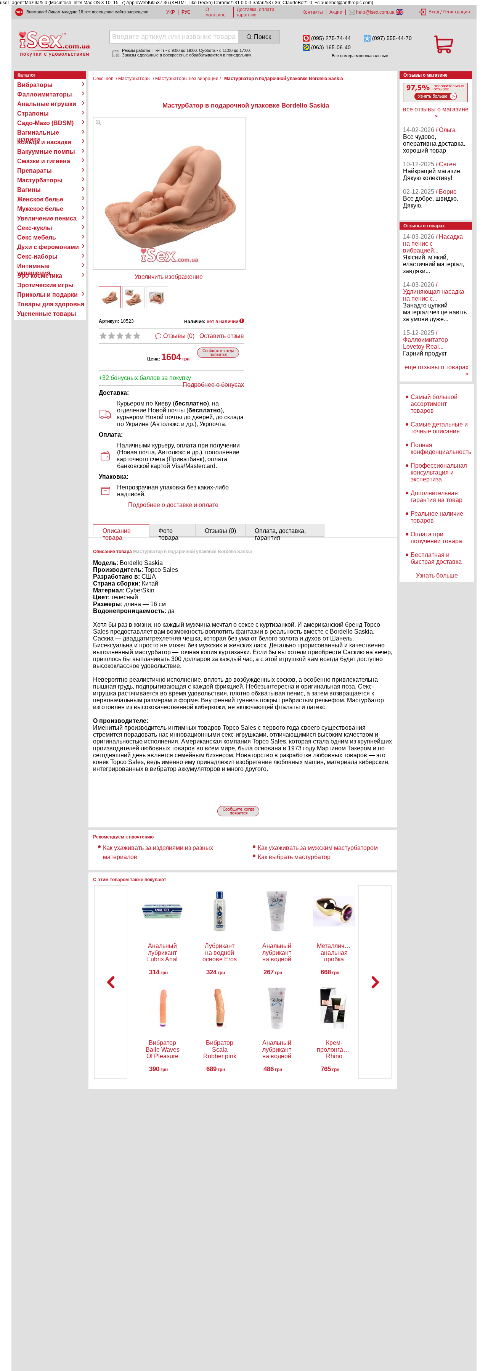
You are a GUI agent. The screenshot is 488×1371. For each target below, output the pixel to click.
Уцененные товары (46, 314)
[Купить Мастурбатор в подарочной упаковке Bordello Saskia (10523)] (110, 297)
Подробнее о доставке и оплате (173, 505)
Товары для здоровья (50, 304)
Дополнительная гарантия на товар (436, 496)
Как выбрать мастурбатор (294, 857)
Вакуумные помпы (46, 151)
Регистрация (456, 11)
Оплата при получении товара (436, 537)
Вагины (29, 190)
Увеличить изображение (169, 277)
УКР (170, 12)
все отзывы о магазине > (436, 112)
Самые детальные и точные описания (439, 427)
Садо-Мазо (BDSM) (45, 123)
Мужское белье (40, 209)
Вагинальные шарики (38, 132)
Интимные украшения (33, 266)
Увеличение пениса (47, 218)
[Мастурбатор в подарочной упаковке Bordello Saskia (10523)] (98, 123)
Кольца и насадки (44, 142)
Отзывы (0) (178, 336)
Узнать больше (437, 575)
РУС (186, 12)
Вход (434, 11)
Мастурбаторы (40, 180)
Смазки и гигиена (43, 161)
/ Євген (446, 164)
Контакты (312, 12)
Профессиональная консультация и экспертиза (439, 472)
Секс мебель (36, 237)
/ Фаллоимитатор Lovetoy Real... (425, 340)
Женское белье (40, 199)
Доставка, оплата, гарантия (256, 12)
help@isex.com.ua (375, 12)
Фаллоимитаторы (44, 94)
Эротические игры (45, 285)
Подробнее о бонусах (213, 384)
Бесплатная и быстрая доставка (436, 558)
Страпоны (33, 113)
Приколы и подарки (47, 294)
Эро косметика (39, 275)
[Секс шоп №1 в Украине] (54, 44)
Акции (335, 12)
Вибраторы (35, 85)
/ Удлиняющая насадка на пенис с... (433, 292)
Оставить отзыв (221, 336)
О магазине (215, 12)
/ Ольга (446, 130)
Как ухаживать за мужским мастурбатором (318, 848)
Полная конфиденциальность (441, 448)
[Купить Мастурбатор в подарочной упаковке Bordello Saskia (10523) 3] (157, 297)
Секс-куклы (34, 228)
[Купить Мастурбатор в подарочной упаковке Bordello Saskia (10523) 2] (133, 297)
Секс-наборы (37, 256)
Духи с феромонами (48, 247)
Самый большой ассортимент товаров (434, 404)
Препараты (34, 170)
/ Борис (446, 191)
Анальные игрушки (46, 104)
